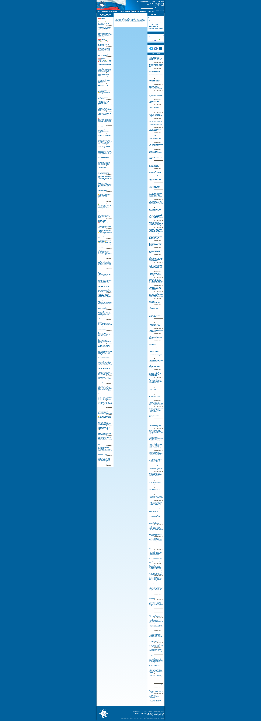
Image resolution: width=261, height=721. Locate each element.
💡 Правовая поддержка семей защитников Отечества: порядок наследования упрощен (104, 417)
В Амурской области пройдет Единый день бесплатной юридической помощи (104, 102)
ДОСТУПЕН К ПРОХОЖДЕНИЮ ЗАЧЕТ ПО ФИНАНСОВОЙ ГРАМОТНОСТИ (104, 370)
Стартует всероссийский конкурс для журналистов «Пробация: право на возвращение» (104, 28)
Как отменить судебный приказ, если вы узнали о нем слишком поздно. (104, 136)
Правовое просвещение (124, 11)
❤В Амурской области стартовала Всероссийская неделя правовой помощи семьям (105, 90)
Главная (99, 11)
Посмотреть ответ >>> (158, 62)
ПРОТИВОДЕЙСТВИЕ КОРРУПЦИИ (160, 11)
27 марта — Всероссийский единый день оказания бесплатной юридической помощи (105, 182)
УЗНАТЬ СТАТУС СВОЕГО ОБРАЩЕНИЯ (155, 28)
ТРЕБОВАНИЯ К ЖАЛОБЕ (153, 24)
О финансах (100, 211)
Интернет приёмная (141, 11)
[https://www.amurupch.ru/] (101, 5)
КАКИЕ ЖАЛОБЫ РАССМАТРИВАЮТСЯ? (156, 22)
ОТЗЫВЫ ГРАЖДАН (150, 11)
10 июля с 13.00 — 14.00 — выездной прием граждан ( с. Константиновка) (104, 86)
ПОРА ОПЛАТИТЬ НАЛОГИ (103, 286)
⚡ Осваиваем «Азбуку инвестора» (105, 193)
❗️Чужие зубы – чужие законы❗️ (105, 48)
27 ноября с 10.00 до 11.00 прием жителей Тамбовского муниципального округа (104, 275)
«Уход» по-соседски (102, 457)
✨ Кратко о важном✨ (102, 260)
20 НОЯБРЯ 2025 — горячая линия (105, 278)
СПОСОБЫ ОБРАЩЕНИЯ (153, 26)
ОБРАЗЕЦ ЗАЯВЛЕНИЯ (152, 19)
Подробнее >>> (109, 25)
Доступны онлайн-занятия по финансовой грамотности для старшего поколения (104, 346)
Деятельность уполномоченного (109, 11)
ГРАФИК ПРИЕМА (151, 17)
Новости (134, 11)
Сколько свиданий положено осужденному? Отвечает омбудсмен (104, 147)
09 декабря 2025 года (102, 250)
